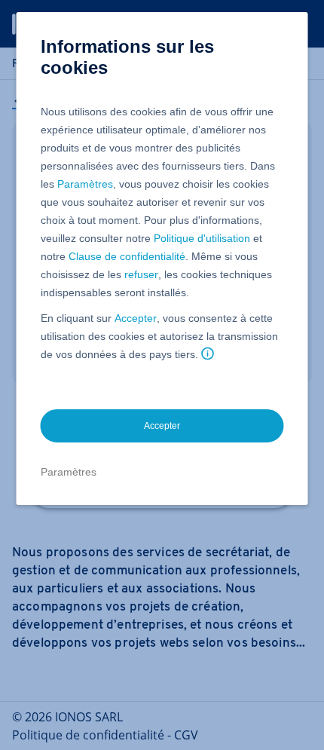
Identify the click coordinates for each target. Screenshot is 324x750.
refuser (141, 274)
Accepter (136, 318)
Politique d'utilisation (202, 238)
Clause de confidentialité (127, 256)
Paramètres (85, 184)
